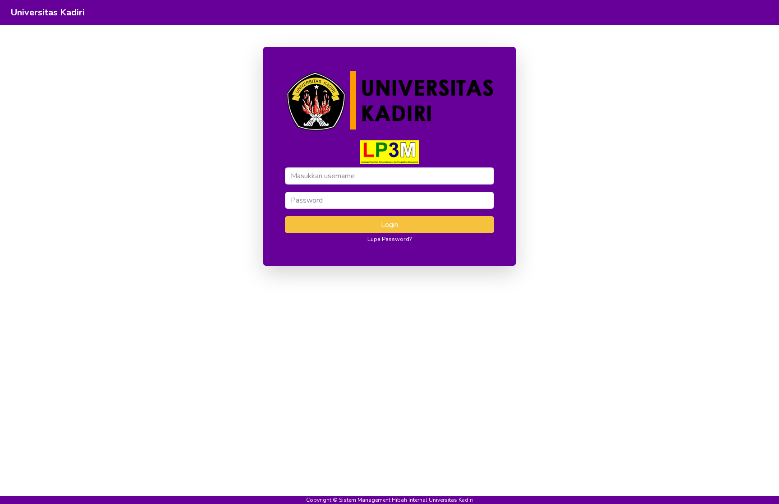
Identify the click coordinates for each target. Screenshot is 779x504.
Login (389, 225)
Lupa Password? (389, 239)
